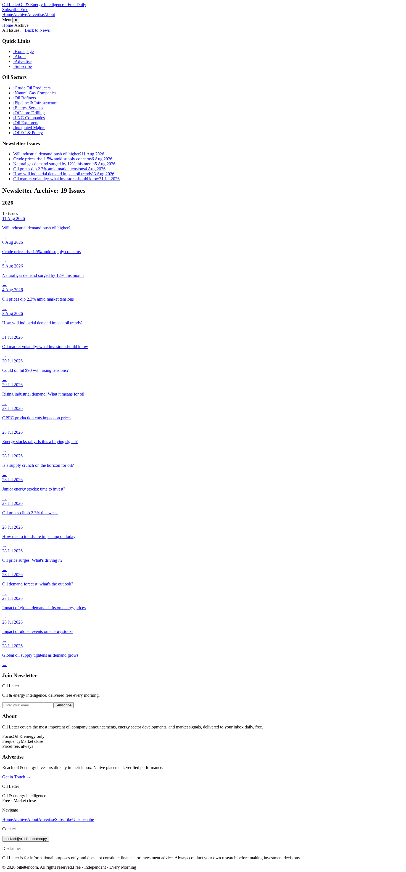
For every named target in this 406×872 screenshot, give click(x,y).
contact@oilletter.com (25, 839)
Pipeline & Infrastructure (35, 102)
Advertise (35, 14)
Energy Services (28, 107)
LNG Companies (29, 117)
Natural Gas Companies (34, 93)
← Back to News (34, 30)
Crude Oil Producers (32, 88)
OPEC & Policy (28, 132)
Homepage (23, 51)
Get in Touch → (16, 777)
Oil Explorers (25, 122)
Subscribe (22, 66)
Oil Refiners (24, 98)
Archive (20, 14)
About (49, 14)
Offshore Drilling (29, 112)
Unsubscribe (83, 819)
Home (7, 14)
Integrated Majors (29, 127)
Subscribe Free (15, 9)
